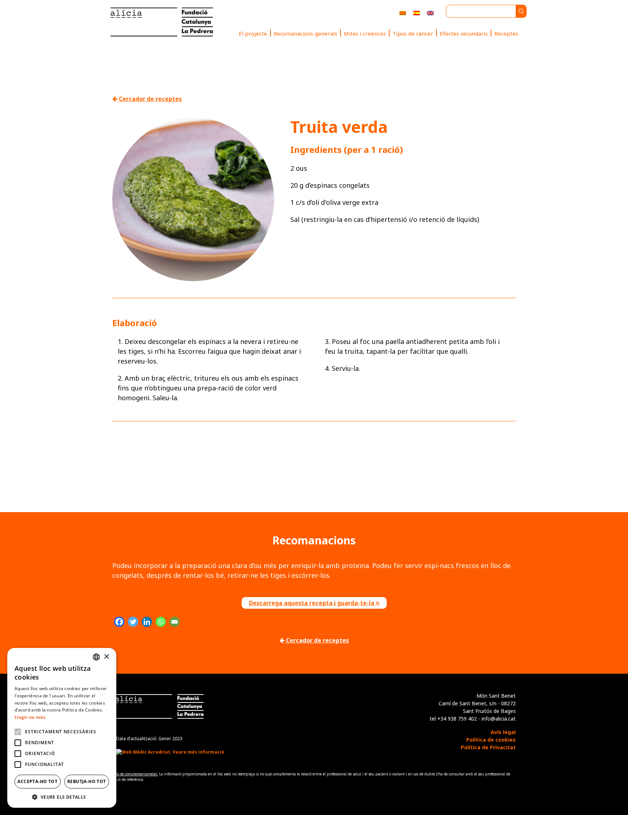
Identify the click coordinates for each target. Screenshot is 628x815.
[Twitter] (133, 622)
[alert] (61, 728)
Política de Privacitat (488, 747)
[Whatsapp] (161, 622)
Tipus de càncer (412, 33)
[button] (62, 796)
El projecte (253, 33)
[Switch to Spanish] (416, 12)
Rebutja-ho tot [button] (86, 781)
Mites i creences (365, 33)
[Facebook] (119, 622)
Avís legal (503, 732)
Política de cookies (491, 739)
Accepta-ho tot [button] (37, 781)
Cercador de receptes (149, 99)
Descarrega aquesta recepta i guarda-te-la (312, 603)
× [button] (106, 657)
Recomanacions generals (305, 33)
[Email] (174, 622)
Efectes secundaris (464, 33)
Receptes (506, 33)
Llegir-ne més (30, 717)
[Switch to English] (430, 12)
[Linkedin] (147, 622)
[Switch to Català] (403, 12)
